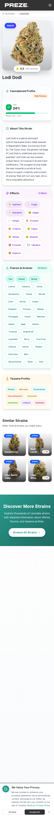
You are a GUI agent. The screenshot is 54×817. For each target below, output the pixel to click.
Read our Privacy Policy (38, 805)
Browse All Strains (25, 532)
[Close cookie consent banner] (49, 812)
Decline (12, 812)
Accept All (35, 812)
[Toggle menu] (50, 5)
